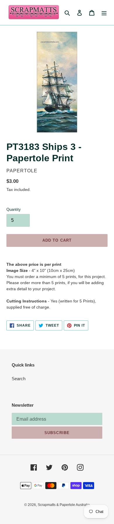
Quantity (13, 209)
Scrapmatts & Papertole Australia (64, 505)
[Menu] (104, 12)
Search (18, 378)
